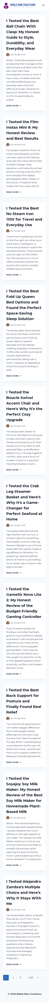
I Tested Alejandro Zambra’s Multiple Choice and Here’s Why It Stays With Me (23, 892)
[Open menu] (43, 5)
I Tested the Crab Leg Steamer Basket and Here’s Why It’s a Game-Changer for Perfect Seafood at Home (24, 502)
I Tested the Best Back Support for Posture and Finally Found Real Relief (23, 701)
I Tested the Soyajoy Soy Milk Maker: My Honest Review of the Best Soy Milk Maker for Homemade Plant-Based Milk (24, 795)
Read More (13, 106)
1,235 (30, 977)
